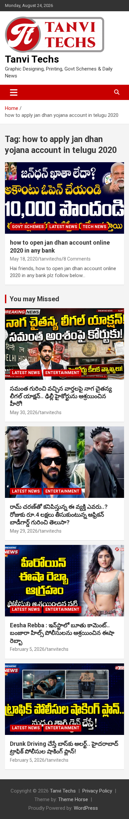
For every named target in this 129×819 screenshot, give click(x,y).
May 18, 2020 (24, 259)
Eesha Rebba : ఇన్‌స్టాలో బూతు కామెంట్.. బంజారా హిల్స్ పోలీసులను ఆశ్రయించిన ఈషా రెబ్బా (62, 633)
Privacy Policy (97, 791)
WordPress (86, 808)
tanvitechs (51, 259)
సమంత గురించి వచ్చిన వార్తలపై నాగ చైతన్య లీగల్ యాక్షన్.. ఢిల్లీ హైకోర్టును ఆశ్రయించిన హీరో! (61, 396)
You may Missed (34, 299)
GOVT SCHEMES (28, 226)
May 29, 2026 (24, 531)
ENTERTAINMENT (62, 372)
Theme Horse (73, 799)
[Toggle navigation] (13, 92)
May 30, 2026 (24, 412)
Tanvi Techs (32, 59)
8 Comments (77, 259)
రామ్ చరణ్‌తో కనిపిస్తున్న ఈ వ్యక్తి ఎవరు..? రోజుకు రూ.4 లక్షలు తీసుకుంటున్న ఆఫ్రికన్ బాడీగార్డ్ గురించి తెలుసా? (59, 514)
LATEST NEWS (63, 226)
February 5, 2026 (27, 649)
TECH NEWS (94, 226)
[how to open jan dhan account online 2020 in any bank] (64, 198)
